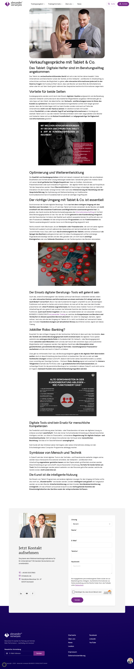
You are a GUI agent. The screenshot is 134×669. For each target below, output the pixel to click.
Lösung (74, 519)
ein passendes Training (57, 314)
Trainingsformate (54, 4)
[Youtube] (27, 593)
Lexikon (71, 646)
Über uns (68, 4)
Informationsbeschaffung (84, 212)
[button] (4, 664)
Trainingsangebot (37, 4)
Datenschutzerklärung (76, 655)
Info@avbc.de (26, 576)
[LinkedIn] (21, 593)
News (79, 4)
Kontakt (124, 4)
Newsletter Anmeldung (13, 649)
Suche (113, 4)
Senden (39, 653)
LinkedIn (92, 639)
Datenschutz (79, 585)
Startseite (72, 635)
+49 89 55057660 (28, 573)
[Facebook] (33, 593)
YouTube (92, 642)
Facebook (93, 635)
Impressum (72, 652)
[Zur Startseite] (13, 4)
